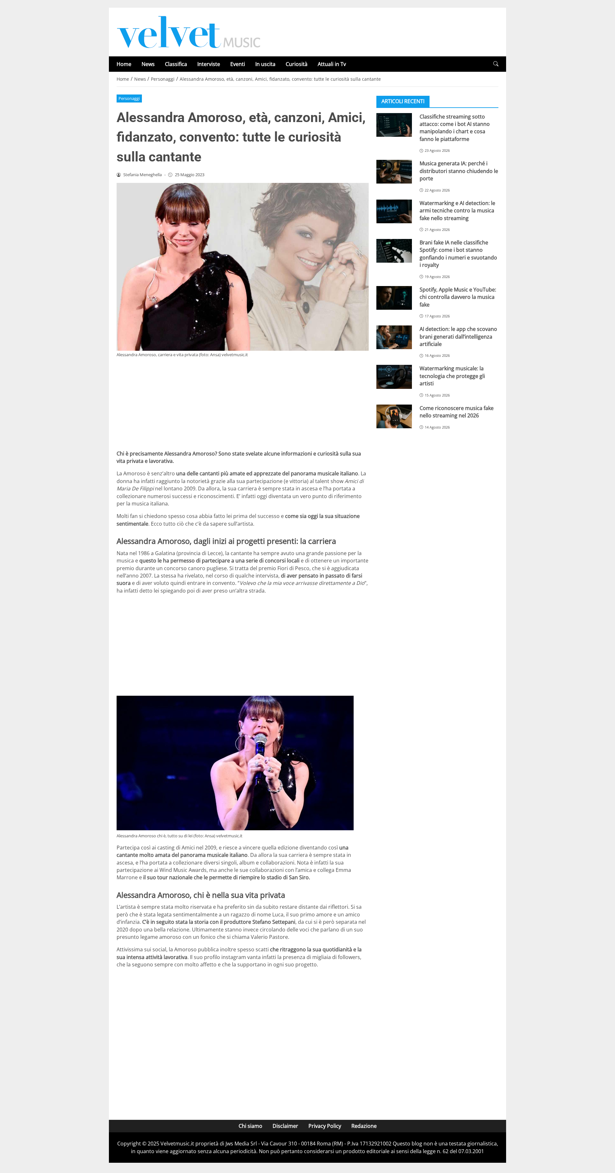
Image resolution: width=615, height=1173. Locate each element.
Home (124, 64)
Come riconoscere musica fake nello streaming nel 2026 (457, 411)
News (148, 64)
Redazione (364, 1125)
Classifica (176, 64)
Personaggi (129, 98)
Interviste (208, 64)
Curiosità (297, 64)
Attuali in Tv (332, 64)
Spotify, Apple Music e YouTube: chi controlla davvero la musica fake (458, 297)
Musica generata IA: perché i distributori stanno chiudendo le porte (459, 171)
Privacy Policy (324, 1125)
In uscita (265, 64)
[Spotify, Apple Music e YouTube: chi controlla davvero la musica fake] (394, 297)
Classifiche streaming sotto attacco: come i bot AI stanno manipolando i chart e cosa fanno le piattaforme (455, 127)
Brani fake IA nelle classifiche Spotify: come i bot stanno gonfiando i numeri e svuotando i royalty (458, 253)
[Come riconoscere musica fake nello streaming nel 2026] (394, 416)
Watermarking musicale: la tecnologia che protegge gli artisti (452, 376)
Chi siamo (250, 1125)
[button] (495, 64)
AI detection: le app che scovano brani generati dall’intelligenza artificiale (458, 336)
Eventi (237, 64)
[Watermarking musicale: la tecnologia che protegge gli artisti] (394, 377)
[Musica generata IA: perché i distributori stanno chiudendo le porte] (394, 172)
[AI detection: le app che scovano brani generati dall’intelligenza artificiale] (394, 337)
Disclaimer (285, 1125)
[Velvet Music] (189, 31)
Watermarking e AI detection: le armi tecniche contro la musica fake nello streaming (457, 210)
